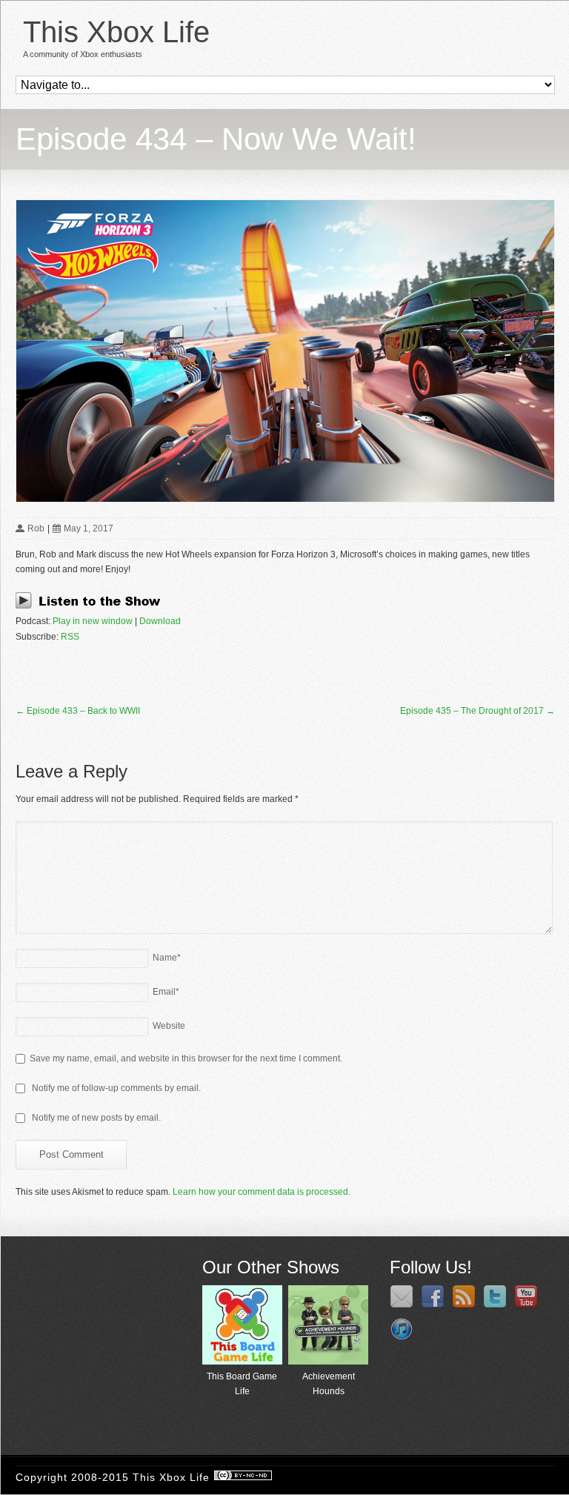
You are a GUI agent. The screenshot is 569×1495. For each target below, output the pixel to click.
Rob (35, 528)
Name (167, 957)
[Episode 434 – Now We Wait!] (285, 351)
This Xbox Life (116, 32)
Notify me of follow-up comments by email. (116, 1088)
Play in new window (93, 621)
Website (169, 1026)
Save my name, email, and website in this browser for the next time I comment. (186, 1058)
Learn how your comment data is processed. (261, 1192)
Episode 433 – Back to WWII (78, 711)
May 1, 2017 (88, 528)
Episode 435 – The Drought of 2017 (477, 711)
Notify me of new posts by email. (96, 1118)
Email (166, 992)
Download (160, 621)
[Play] (92, 606)
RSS (70, 637)
